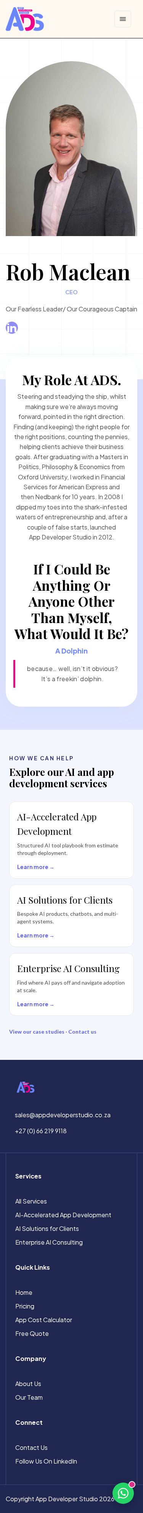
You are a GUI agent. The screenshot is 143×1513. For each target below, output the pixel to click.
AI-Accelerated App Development (63, 1215)
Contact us (82, 1031)
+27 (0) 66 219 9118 (41, 1131)
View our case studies (36, 1031)
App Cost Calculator (43, 1320)
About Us (28, 1384)
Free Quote (32, 1333)
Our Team (29, 1397)
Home (23, 1292)
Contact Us (31, 1447)
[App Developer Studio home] (25, 19)
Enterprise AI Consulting (49, 1242)
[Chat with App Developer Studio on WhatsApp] (123, 1493)
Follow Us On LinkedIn (46, 1461)
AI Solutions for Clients (47, 1228)
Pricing (24, 1306)
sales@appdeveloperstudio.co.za (63, 1115)
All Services (31, 1201)
